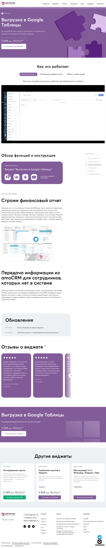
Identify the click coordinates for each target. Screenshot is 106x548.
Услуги (64, 4)
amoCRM (85, 518)
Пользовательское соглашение (20, 544)
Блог (82, 4)
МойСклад (86, 532)
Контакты (100, 4)
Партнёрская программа (50, 543)
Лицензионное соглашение (50, 544)
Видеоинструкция (94, 161)
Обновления (92, 168)
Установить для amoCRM (14, 46)
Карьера (90, 4)
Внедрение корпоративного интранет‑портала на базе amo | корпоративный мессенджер (66, 532)
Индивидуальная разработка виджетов (68, 524)
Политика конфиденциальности (21, 543)
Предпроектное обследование (65, 521)
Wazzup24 (86, 524)
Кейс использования (95, 165)
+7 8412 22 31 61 (29, 518)
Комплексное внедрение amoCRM (66, 518)
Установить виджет (95, 174)
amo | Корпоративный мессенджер (93, 521)
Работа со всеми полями (76, 74)
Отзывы (91, 171)
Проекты (46, 4)
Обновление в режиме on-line (51, 74)
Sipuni (85, 526)
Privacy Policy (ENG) (36, 543)
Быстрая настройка (28, 74)
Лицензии (74, 4)
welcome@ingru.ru (31, 520)
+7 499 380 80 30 (30, 515)
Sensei (85, 529)
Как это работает (94, 158)
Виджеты (56, 4)
